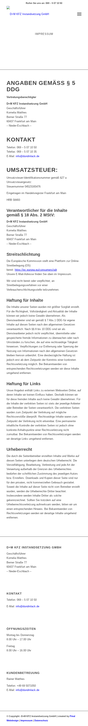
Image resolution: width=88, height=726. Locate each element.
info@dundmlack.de (27, 156)
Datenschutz (41, 720)
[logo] (36, 14)
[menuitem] (79, 14)
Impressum (26, 720)
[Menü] (79, 14)
